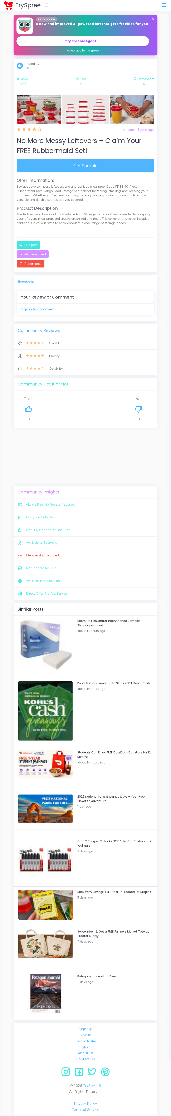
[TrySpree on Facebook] (80, 1073)
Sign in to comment (38, 309)
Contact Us (85, 1059)
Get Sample (85, 165)
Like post (30, 245)
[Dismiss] (153, 19)
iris (27, 68)
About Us (85, 1053)
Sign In (85, 1035)
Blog (85, 1047)
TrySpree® (92, 1086)
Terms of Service (85, 1110)
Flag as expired (34, 254)
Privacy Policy (85, 1104)
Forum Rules (86, 1041)
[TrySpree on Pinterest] (105, 1073)
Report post (32, 264)
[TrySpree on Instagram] (67, 1073)
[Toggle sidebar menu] (164, 5)
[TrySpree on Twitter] (93, 1073)
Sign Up (85, 1029)
